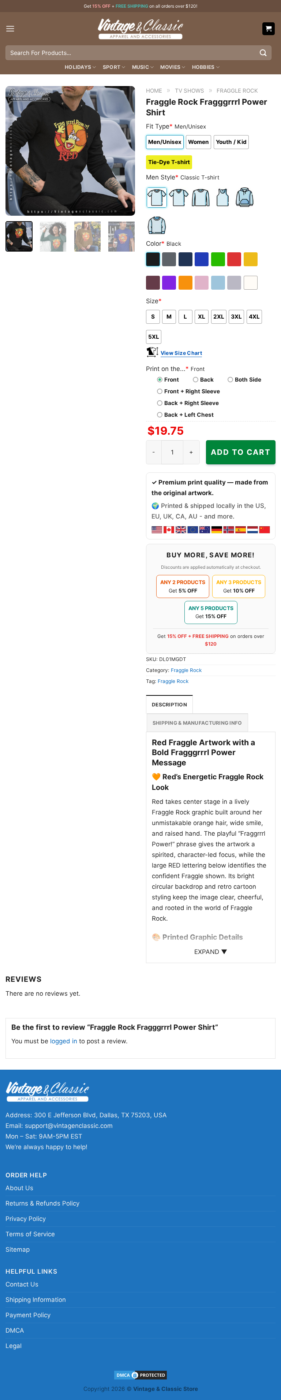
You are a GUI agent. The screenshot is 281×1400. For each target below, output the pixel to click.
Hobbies (203, 67)
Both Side (248, 379)
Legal (13, 1345)
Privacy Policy (25, 1218)
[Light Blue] (218, 283)
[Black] (153, 259)
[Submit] (263, 52)
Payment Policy (27, 1315)
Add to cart (241, 452)
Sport (111, 67)
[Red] (234, 259)
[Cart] (268, 28)
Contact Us (21, 1284)
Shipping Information (35, 1299)
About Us (19, 1188)
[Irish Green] (218, 259)
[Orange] (186, 283)
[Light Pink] (202, 283)
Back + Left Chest (189, 414)
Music (140, 67)
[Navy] (186, 259)
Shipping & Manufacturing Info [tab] (197, 723)
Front (171, 379)
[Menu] (10, 28)
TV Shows (189, 90)
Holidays (78, 67)
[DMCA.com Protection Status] (140, 1374)
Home (154, 90)
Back (207, 379)
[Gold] (251, 259)
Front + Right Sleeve (192, 391)
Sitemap (17, 1249)
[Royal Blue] (202, 259)
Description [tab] (169, 705)
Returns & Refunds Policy (42, 1203)
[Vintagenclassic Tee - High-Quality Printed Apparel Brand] (140, 28)
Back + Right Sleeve (191, 403)
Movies (170, 67)
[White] (251, 283)
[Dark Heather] (169, 259)
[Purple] (169, 283)
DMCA (14, 1330)
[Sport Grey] (234, 283)
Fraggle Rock (237, 90)
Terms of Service (30, 1234)
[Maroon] (153, 283)
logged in (63, 1041)
